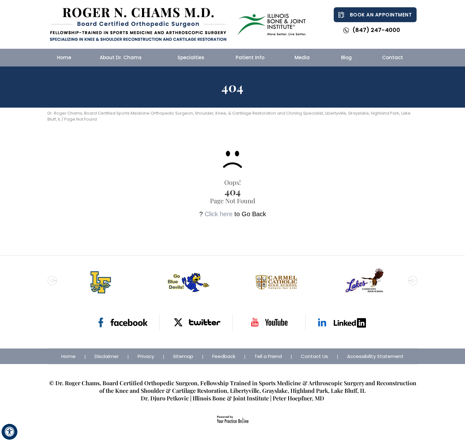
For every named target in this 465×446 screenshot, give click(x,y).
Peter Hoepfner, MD (298, 398)
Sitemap (183, 356)
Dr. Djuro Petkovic (165, 398)
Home (68, 356)
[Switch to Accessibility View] (9, 432)
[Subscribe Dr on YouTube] (269, 322)
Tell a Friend (268, 356)
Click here (218, 213)
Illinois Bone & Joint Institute (231, 398)
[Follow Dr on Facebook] (122, 322)
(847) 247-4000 (376, 30)
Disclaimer (107, 356)
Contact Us (314, 356)
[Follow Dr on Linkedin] (342, 322)
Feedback (223, 356)
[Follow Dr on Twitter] (195, 322)
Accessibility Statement (375, 356)
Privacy (146, 356)
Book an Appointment (381, 14)
